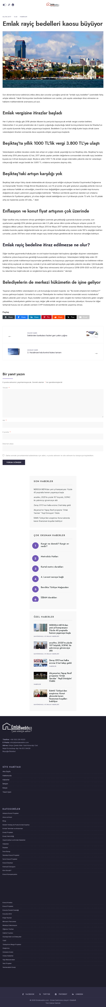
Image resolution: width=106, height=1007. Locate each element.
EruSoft (73, 1000)
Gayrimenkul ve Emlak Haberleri (46, 636)
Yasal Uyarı (7, 792)
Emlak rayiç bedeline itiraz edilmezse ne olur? (46, 245)
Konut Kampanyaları (10, 874)
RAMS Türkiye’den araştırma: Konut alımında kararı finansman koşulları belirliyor (58, 696)
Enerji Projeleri (8, 832)
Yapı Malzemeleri (9, 960)
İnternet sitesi (8, 444)
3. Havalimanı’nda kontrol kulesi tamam (44, 351)
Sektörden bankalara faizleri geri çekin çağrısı (47, 334)
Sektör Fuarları (8, 933)
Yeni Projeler (7, 963)
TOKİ (4, 940)
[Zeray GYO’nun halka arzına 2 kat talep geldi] (40, 663)
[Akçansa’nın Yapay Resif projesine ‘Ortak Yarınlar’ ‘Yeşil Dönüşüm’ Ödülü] (40, 675)
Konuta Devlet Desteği (11, 910)
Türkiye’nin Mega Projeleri (12, 944)
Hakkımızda (7, 776)
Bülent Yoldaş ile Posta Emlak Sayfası (16, 825)
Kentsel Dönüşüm (9, 867)
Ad (5, 420)
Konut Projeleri (8, 906)
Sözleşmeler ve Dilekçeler (12, 937)
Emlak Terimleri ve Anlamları (13, 828)
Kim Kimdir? (7, 870)
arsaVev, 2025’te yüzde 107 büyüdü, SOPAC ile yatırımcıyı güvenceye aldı (60, 646)
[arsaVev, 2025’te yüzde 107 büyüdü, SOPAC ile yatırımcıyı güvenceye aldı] (40, 645)
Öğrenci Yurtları (8, 929)
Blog (4, 821)
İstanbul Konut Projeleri (11, 855)
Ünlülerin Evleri (8, 952)
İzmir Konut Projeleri (10, 859)
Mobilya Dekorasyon (10, 925)
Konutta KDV (7, 914)
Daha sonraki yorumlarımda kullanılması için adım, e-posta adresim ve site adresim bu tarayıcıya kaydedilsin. (50, 455)
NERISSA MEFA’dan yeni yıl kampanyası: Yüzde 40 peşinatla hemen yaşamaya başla (60, 628)
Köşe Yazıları (7, 918)
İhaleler (5, 848)
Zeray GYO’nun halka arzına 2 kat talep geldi (52, 505)
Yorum (6, 388)
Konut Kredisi (7, 902)
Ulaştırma (6, 948)
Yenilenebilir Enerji (9, 967)
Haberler (23, 17)
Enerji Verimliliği (8, 836)
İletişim (5, 784)
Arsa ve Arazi (7, 817)
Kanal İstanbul (8, 863)
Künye (5, 788)
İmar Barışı (6, 851)
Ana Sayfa (6, 771)
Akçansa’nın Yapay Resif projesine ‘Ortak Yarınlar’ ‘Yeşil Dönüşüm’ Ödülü (60, 677)
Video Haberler (8, 956)
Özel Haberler (44, 616)
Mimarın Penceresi (9, 921)
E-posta (7, 432)
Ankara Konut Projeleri (11, 813)
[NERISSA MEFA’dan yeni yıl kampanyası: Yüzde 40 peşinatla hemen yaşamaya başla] (40, 627)
